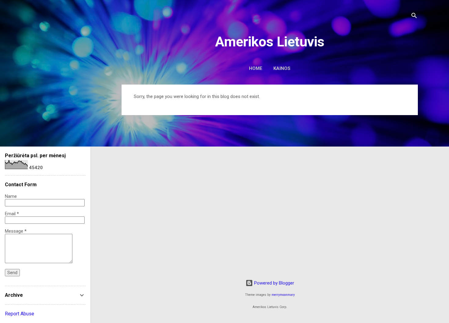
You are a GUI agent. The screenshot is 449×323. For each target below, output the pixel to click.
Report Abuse (19, 314)
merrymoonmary (283, 295)
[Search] (414, 16)
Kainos (281, 68)
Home (255, 68)
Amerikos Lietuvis (269, 42)
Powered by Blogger (273, 283)
